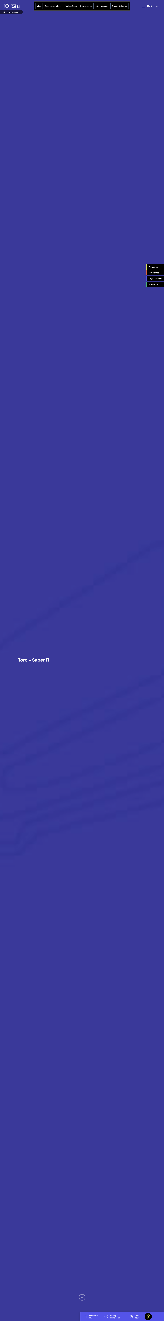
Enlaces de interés (119, 6)
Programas (153, 267)
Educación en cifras (53, 6)
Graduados (153, 284)
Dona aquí (137, 1316)
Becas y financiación (115, 1316)
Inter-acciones (102, 6)
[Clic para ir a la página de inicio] (11, 6)
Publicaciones (86, 6)
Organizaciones (155, 278)
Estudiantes (154, 272)
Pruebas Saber (70, 6)
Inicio (39, 6)
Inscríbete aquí (93, 1316)
